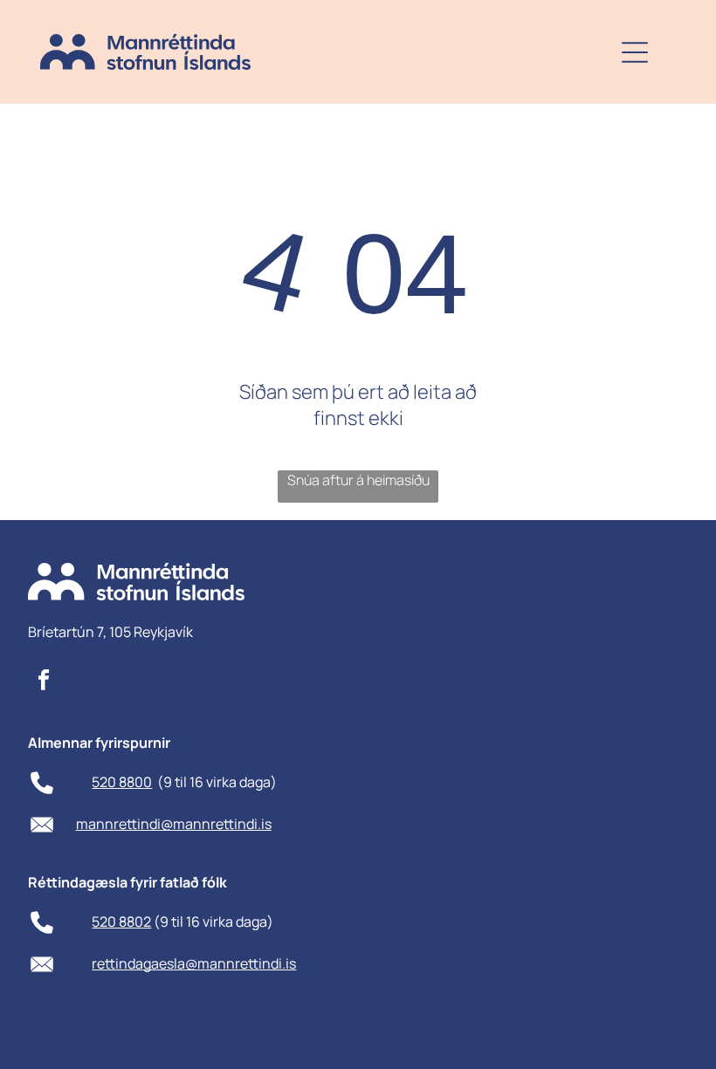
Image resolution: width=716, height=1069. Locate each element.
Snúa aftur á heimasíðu (358, 480)
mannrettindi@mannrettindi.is (174, 823)
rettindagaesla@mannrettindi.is (194, 963)
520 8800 (122, 781)
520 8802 (121, 921)
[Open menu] (635, 52)
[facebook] (43, 681)
